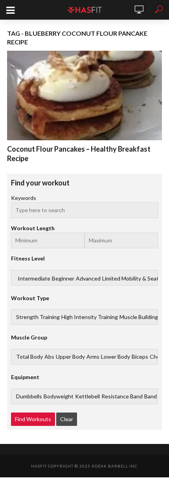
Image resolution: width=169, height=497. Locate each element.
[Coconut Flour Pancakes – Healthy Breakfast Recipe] (84, 95)
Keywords (23, 197)
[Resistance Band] (122, 396)
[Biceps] (140, 356)
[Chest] (157, 356)
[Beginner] (63, 278)
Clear (66, 419)
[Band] (150, 396)
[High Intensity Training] (90, 317)
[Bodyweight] (58, 396)
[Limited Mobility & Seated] (133, 278)
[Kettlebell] (87, 396)
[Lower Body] (115, 356)
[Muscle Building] (139, 317)
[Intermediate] (34, 278)
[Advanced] (88, 278)
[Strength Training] (38, 317)
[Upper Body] (70, 356)
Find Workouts (33, 419)
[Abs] (49, 356)
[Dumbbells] (29, 396)
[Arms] (93, 356)
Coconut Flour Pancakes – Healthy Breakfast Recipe (79, 154)
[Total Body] (29, 356)
